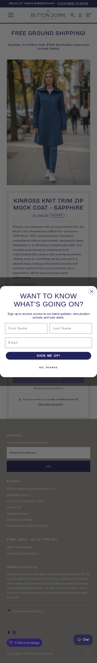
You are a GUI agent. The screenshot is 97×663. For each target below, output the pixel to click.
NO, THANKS (48, 367)
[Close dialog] (91, 291)
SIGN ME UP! (48, 355)
